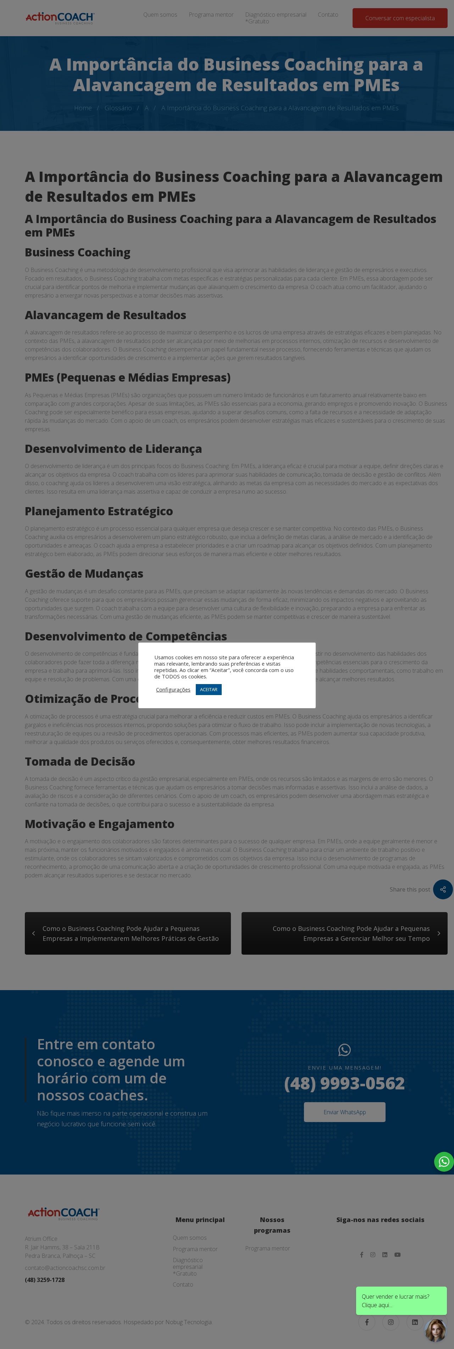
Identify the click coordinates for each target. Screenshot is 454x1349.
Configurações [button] (173, 689)
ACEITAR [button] (208, 689)
